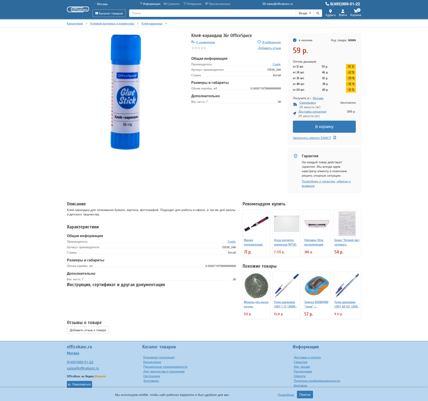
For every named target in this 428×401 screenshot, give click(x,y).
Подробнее (286, 394)
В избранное (271, 42)
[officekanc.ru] (78, 9)
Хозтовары (151, 380)
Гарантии (300, 362)
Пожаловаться (81, 384)
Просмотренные (219, 4)
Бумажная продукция (159, 357)
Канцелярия (152, 362)
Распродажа (303, 371)
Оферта (300, 376)
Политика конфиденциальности (317, 380)
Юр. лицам (302, 366)
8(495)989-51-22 (345, 4)
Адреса (330, 15)
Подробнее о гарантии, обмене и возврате (326, 183)
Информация (151, 4)
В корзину (324, 126)
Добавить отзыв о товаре (88, 330)
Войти (343, 15)
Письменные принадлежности (165, 366)
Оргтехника (151, 376)
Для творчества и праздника (164, 371)
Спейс (277, 64)
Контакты (300, 385)
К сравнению (205, 42)
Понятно (305, 395)
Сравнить (173, 4)
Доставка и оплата (307, 357)
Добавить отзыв (269, 47)
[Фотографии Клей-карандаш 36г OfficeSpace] (126, 92)
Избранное (194, 4)
